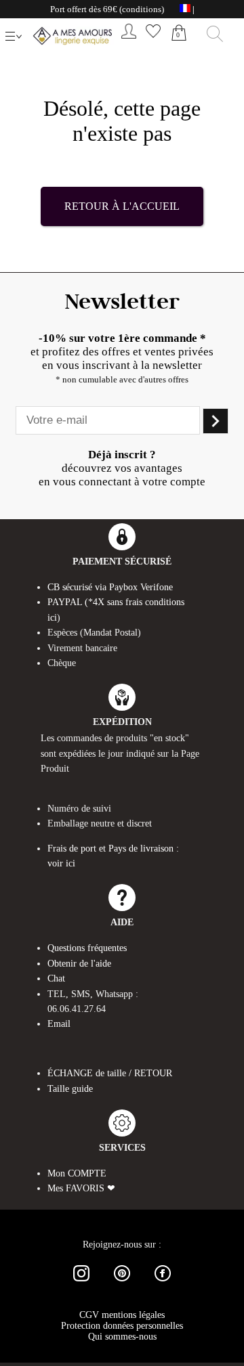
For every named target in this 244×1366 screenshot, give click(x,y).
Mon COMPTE (76, 1173)
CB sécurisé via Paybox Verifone (110, 587)
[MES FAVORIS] (153, 41)
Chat (56, 978)
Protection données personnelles (122, 1326)
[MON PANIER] (178, 47)
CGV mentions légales (122, 1315)
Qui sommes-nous (122, 1336)
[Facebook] (162, 1284)
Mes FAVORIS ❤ (81, 1188)
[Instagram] (81, 1284)
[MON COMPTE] (129, 41)
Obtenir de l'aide (79, 964)
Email (58, 1024)
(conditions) (141, 9)
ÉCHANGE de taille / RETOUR (109, 1073)
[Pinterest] (122, 1284)
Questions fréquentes (87, 948)
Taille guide (70, 1089)
